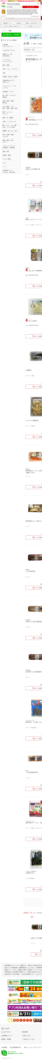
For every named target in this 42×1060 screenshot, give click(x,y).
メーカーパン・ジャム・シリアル (10, 86)
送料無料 (18, 23)
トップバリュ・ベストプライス (7, 60)
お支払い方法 (26, 1035)
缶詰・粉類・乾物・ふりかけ (9, 135)
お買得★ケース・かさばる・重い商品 (9, 171)
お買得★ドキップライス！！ (9, 45)
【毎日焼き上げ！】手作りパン (9, 81)
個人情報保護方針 (15, 1047)
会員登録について (6, 1035)
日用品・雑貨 (7, 155)
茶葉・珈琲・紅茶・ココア (9, 141)
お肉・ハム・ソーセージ (10, 69)
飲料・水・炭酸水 (8, 117)
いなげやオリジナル (9, 50)
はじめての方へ (6, 1032)
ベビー (5, 163)
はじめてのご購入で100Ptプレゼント (13, 26)
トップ (3, 30)
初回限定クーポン (7, 23)
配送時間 (25, 1032)
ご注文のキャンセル (28, 1039)
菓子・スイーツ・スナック (8, 113)
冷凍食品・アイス (8, 91)
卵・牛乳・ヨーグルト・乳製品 (10, 96)
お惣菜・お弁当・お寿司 (10, 76)
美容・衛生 (6, 151)
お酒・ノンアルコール (9, 121)
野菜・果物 (6, 65)
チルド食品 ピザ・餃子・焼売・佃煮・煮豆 (10, 107)
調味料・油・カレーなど (10, 131)
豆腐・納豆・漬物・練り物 (9, 101)
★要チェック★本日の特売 (7, 55)
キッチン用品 (7, 159)
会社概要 (4, 1047)
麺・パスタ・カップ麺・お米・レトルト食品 (10, 126)
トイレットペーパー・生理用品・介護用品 (9, 146)
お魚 (4, 73)
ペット (5, 166)
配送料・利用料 (6, 1039)
